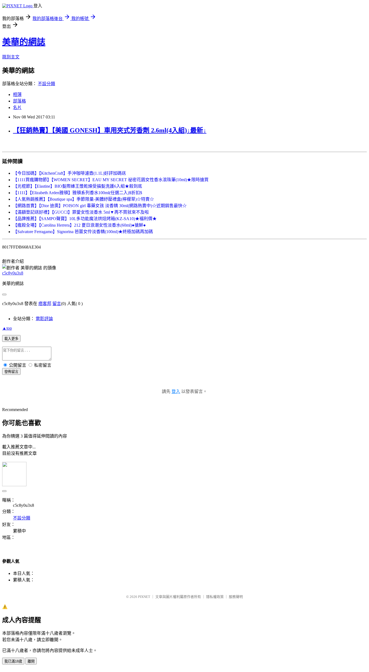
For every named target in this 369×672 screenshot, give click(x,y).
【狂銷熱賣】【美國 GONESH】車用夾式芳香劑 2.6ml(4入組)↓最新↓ (109, 130)
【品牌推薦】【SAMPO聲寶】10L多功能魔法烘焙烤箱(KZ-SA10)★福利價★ (85, 218)
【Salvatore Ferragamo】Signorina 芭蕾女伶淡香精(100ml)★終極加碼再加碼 (83, 231)
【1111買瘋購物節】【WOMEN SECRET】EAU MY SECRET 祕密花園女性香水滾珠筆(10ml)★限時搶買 (111, 179)
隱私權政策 (215, 597)
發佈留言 (11, 372)
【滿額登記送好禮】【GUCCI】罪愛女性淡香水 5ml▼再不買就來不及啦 (81, 212)
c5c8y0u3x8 (12, 273)
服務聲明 (236, 597)
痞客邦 (44, 303)
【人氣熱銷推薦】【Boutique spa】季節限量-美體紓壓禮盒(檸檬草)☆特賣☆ (83, 199)
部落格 (19, 101)
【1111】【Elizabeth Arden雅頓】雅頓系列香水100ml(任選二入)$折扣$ (77, 192)
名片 (17, 107)
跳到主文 (10, 57)
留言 (56, 303)
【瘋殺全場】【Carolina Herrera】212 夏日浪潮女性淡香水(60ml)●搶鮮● (79, 225)
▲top (7, 328)
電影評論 (44, 318)
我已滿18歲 (13, 661)
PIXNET (144, 597)
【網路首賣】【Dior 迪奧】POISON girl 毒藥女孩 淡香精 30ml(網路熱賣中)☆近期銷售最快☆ (100, 205)
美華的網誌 (23, 42)
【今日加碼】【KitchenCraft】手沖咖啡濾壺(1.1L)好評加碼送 (69, 173)
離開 (31, 661)
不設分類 (46, 83)
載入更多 (11, 339)
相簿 (17, 94)
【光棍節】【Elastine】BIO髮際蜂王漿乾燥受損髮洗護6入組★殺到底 (77, 186)
